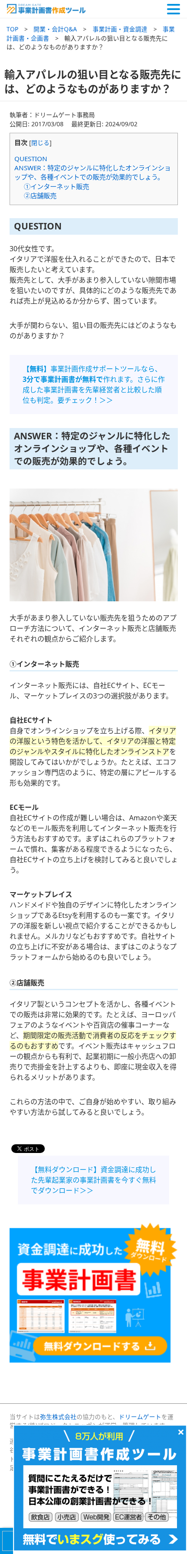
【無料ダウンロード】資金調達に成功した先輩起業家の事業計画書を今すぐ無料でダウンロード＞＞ (93, 1180)
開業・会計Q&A (55, 29)
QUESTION (30, 158)
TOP (12, 29)
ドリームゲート (140, 1416)
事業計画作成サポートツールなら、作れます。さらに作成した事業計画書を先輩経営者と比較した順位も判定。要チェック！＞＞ (94, 384)
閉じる (40, 142)
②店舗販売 (40, 195)
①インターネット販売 (56, 186)
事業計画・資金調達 (120, 29)
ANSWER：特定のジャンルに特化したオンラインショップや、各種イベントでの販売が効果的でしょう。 (92, 172)
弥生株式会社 (58, 1416)
